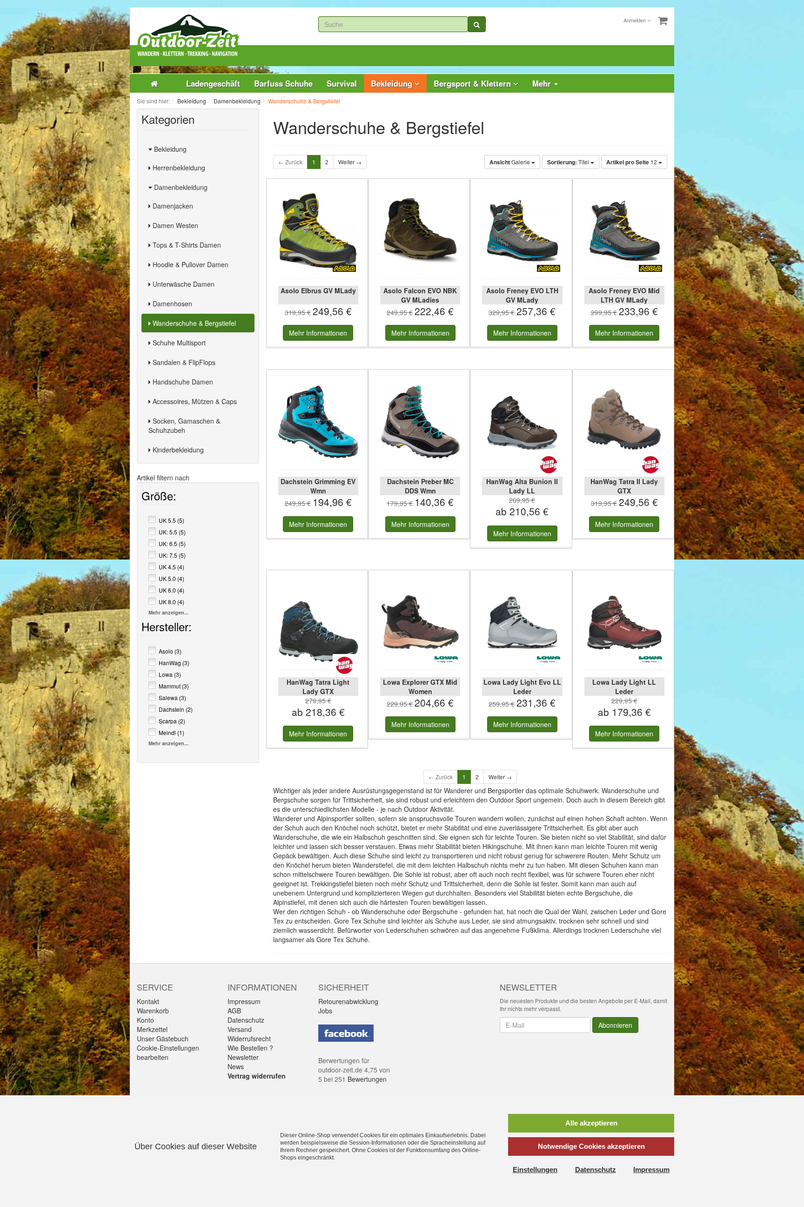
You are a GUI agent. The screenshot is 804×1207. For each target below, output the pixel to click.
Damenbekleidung (180, 187)
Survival (342, 83)
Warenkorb (153, 1010)
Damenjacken (172, 205)
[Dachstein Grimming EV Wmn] (318, 421)
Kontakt (148, 1001)
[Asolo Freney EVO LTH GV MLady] (522, 230)
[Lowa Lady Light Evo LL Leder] (522, 622)
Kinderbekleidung (177, 449)
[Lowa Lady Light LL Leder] (624, 622)
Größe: (158, 498)
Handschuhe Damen (182, 381)
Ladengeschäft (213, 83)
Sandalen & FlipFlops (183, 362)
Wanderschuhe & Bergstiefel (193, 323)
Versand (240, 1029)
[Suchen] (477, 24)
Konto (145, 1020)
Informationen (318, 332)
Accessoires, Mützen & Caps (194, 401)
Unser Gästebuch (162, 1038)
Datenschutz (246, 1020)
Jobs (325, 1010)
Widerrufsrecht (249, 1038)
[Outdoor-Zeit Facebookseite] (346, 1032)
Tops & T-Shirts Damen (186, 244)
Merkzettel (152, 1029)
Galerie (510, 162)
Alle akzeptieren (591, 1123)
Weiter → (350, 162)
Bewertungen (367, 1079)
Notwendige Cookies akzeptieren (591, 1146)
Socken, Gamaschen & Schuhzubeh (184, 425)
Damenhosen (171, 303)
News (236, 1066)
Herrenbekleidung (178, 167)
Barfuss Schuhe (283, 83)
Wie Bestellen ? (250, 1047)
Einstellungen (535, 1169)
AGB (234, 1010)
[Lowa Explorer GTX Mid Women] (420, 622)
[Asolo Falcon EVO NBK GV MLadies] (420, 230)
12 (632, 162)
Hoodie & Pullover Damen (189, 264)
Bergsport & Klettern (473, 83)
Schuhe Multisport (178, 342)
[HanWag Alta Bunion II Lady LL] (522, 421)
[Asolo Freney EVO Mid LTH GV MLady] (624, 230)
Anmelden (635, 20)
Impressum (244, 1001)
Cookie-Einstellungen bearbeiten (168, 1052)
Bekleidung (393, 83)
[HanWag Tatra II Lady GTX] (624, 421)
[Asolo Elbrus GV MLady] (318, 230)
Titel (568, 162)
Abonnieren (615, 1025)
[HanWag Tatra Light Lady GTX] (318, 622)
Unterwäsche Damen (182, 284)
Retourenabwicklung (348, 1001)
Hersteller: (166, 628)
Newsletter (243, 1057)
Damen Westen (174, 225)
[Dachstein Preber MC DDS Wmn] (420, 421)
